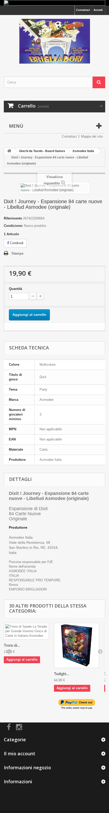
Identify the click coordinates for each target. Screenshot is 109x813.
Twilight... (61, 674)
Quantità (15, 289)
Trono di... (12, 645)
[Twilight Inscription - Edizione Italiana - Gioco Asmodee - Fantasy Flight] (76, 645)
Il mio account (19, 753)
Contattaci (83, 9)
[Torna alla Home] (9, 151)
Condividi (16, 243)
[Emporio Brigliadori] (54, 41)
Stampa (17, 253)
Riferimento (13, 218)
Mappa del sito (92, 136)
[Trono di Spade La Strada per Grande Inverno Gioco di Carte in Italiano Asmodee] (26, 631)
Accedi (98, 9)
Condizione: (13, 226)
